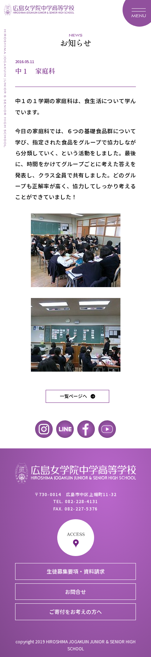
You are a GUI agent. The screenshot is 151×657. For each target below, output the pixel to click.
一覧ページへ (73, 396)
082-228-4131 (81, 501)
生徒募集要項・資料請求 (76, 571)
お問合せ (75, 591)
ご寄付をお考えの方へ (75, 611)
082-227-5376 (81, 509)
